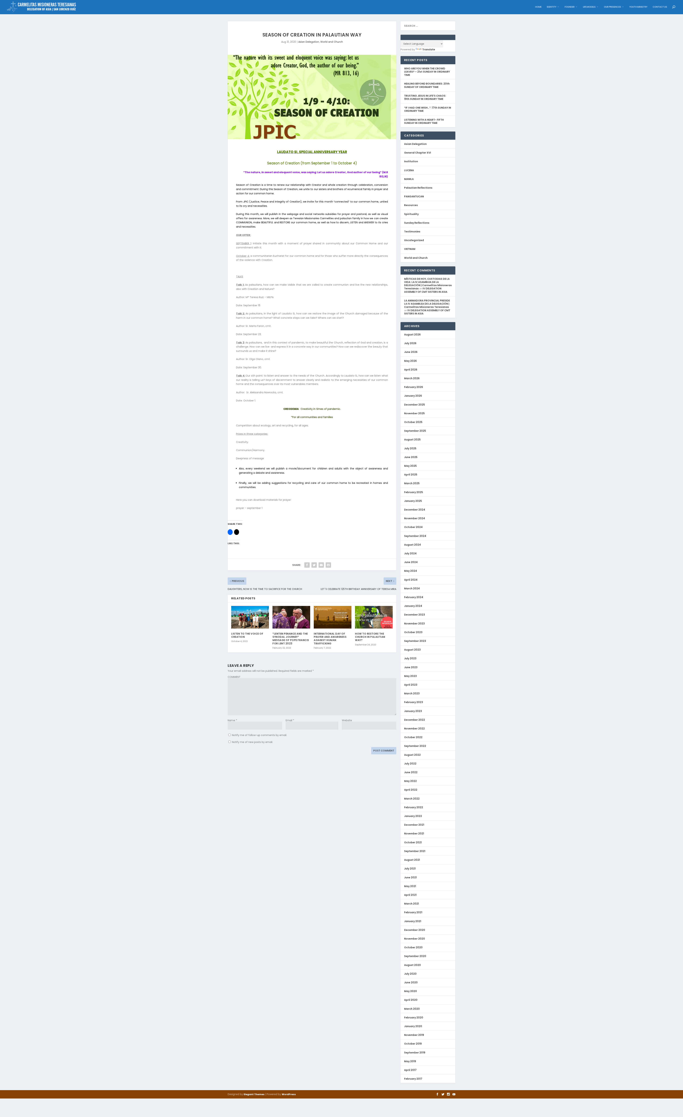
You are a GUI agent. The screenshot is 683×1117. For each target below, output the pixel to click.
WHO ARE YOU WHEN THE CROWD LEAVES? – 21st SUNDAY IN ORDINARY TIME (427, 72)
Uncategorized (414, 240)
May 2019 (410, 1061)
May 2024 (410, 571)
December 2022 (414, 720)
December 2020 (414, 930)
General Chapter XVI (417, 152)
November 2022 (414, 728)
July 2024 (410, 553)
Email (290, 720)
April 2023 (410, 685)
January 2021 (412, 921)
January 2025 (413, 501)
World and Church (331, 42)
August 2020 (412, 965)
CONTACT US (660, 7)
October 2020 (413, 947)
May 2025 (410, 466)
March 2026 (412, 378)
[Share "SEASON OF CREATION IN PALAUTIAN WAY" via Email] (321, 565)
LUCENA (409, 170)
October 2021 (413, 842)
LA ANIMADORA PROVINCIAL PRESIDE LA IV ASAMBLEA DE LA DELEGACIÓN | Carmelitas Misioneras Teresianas (427, 304)
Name (232, 720)
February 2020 (413, 1017)
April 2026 (410, 369)
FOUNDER (570, 7)
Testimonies (412, 231)
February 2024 (413, 597)
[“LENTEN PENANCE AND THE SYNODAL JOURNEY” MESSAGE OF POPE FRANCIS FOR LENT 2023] (291, 617)
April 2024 (410, 580)
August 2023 (412, 649)
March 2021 (411, 903)
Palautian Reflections (418, 188)
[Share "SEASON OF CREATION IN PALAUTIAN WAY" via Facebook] (307, 565)
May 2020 (410, 991)
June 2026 (410, 352)
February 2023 (413, 702)
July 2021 (410, 868)
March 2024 (412, 588)
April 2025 (410, 474)
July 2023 (410, 658)
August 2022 (412, 755)
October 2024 (413, 527)
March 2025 (412, 483)
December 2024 (414, 509)
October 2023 (413, 632)
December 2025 (414, 404)
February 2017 (413, 1079)
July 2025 (410, 448)
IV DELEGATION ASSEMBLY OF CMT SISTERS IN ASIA (425, 290)
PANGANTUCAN (414, 196)
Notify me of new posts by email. (252, 742)
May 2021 (410, 886)
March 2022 (412, 798)
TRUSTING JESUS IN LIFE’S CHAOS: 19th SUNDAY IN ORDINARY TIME (425, 97)
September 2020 (415, 956)
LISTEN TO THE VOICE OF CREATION (247, 635)
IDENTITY (551, 7)
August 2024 (412, 544)
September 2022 (415, 746)
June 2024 (411, 562)
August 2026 (412, 334)
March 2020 (412, 1009)
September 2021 (414, 851)
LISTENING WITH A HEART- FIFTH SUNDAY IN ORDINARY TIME (424, 121)
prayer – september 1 (249, 508)
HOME (538, 7)
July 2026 (410, 343)
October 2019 (413, 1043)
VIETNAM (409, 249)
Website (347, 720)
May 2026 (410, 361)
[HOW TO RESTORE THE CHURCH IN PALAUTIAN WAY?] (374, 617)
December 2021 (414, 825)
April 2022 (410, 790)
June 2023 (410, 667)
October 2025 (413, 422)
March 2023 (412, 693)
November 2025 (414, 413)
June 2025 (410, 457)
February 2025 (413, 492)
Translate (428, 49)
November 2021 (414, 833)
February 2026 (413, 387)
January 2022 (413, 816)
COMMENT (234, 677)
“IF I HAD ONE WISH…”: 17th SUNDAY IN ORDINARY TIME (427, 109)
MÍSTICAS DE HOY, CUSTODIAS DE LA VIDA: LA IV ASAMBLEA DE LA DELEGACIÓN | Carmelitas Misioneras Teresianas (428, 283)
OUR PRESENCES (612, 7)
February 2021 (413, 912)
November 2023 (414, 623)
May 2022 (410, 781)
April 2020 (410, 1000)
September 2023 (415, 641)
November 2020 (414, 938)
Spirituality (411, 214)
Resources (411, 205)
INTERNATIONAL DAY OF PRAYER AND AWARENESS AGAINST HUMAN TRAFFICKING (330, 638)
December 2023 (414, 614)
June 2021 (410, 877)
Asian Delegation (308, 42)
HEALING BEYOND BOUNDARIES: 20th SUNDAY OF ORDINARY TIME (427, 85)
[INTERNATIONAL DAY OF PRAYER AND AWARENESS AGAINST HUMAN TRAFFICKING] (332, 617)
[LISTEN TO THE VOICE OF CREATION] (250, 617)
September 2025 (415, 431)
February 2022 (413, 807)
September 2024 (415, 536)
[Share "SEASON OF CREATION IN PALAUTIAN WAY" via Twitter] (314, 565)
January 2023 (413, 711)
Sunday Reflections (416, 223)
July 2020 (410, 974)
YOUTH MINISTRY (638, 7)
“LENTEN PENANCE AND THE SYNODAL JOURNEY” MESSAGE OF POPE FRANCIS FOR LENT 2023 (290, 638)
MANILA (409, 179)
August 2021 (412, 860)
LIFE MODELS (589, 7)
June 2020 (411, 982)
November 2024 (414, 518)
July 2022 (410, 763)
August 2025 (412, 439)
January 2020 (413, 1026)
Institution (411, 161)
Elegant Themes (254, 1094)
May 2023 (410, 676)
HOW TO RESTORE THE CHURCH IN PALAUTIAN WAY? (370, 637)
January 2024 (413, 606)
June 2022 (410, 772)
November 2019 (414, 1035)
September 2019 (414, 1052)
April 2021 (410, 895)
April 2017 (410, 1070)
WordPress (289, 1094)
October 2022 (413, 737)
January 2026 (413, 396)
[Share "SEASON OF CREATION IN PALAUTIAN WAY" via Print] (328, 565)
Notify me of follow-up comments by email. (259, 735)
